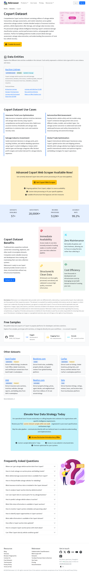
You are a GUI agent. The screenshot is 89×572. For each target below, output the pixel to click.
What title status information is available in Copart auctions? (25, 504)
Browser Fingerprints (10, 556)
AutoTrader (10, 358)
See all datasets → (9, 399)
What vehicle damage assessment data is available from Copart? (27, 476)
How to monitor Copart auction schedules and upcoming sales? (26, 509)
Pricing (41, 3)
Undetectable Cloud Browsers (40, 551)
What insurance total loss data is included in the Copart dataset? (27, 485)
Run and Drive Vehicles (31, 92)
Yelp (63, 380)
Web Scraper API (36, 553)
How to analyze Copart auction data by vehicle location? (24, 490)
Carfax (64, 358)
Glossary (6, 553)
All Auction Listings (11, 89)
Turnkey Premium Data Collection (42, 558)
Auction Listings (12, 69)
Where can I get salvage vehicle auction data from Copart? (24, 466)
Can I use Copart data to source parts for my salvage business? (26, 495)
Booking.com (39, 358)
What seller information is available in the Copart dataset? (24, 518)
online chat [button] (68, 561)
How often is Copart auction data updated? (20, 523)
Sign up (82, 3)
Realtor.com (39, 380)
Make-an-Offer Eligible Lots (33, 94)
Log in (76, 3)
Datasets (12, 9)
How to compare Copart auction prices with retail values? (24, 528)
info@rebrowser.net (65, 564)
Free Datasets (8, 560)
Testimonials (8, 562)
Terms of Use (8, 567)
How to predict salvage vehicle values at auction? (22, 499)
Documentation (36, 564)
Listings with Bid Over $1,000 (33, 89)
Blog (5, 551)
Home (5, 9)
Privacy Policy (8, 564)
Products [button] (24, 3)
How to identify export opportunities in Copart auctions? (24, 514)
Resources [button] (49, 3)
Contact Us (7, 558)
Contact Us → (9, 280)
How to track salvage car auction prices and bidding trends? (25, 471)
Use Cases (33, 3)
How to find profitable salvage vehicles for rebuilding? (23, 481)
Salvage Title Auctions (12, 92)
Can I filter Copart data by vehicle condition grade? (22, 532)
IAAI (7, 380)
